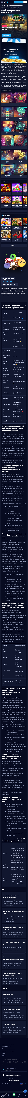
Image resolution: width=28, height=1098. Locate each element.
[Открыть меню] (2, 2)
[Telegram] (7, 1083)
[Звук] (25, 1083)
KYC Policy (4, 1055)
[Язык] (21, 1084)
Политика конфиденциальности (8, 1048)
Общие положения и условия (8, 1044)
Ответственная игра (6, 1046)
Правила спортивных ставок (8, 1051)
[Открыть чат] (25, 1091)
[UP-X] (6, 2)
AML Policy (4, 1053)
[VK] (5, 1083)
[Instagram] (2, 1083)
